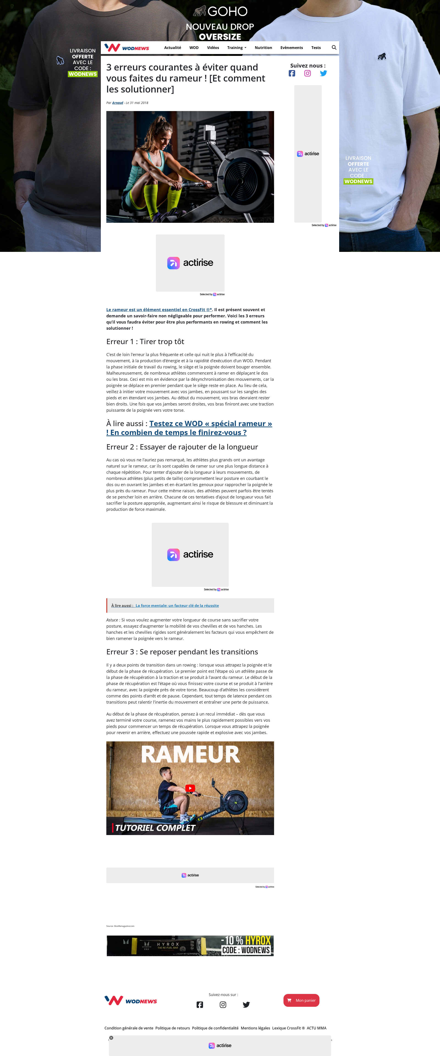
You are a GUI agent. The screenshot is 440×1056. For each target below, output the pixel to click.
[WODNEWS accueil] (127, 47)
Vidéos (213, 47)
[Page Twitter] (246, 1005)
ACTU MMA (316, 1028)
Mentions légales (255, 1028)
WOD (194, 47)
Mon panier (305, 1000)
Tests (316, 47)
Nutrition (263, 47)
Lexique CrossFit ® (288, 1028)
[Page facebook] (200, 1005)
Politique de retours (172, 1028)
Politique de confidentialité (215, 1028)
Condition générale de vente (128, 1028)
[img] (334, 47)
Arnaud (117, 103)
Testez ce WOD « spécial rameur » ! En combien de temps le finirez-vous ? (189, 427)
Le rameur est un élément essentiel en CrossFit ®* (159, 309)
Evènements (291, 47)
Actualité (172, 47)
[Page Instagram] (223, 1005)
